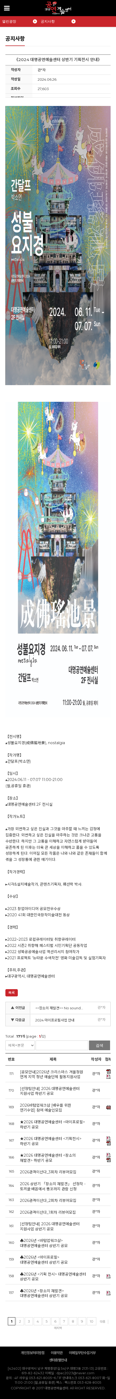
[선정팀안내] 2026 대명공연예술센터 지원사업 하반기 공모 (50, 1091)
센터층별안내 (58, 1360)
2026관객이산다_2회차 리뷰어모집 (48, 1200)
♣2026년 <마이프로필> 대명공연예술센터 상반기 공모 (44, 1260)
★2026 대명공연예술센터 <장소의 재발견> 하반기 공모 (48, 1158)
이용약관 (57, 1353)
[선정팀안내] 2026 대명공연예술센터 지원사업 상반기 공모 (50, 1226)
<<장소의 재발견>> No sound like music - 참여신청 (60, 1008)
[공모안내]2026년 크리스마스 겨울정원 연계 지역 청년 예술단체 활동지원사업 (51, 1075)
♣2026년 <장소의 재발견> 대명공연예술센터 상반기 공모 (44, 1293)
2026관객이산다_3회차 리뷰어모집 (48, 1172)
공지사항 (48, 21)
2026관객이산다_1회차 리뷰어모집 (48, 1212)
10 (91, 1321)
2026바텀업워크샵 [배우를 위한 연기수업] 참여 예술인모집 (45, 1108)
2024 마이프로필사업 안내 (54, 1020)
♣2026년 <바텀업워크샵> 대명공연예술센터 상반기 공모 (44, 1243)
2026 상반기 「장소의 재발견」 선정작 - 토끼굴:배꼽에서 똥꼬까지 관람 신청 (53, 1186)
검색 (99, 1045)
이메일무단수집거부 (82, 1353)
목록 (11, 992)
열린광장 (9, 21)
